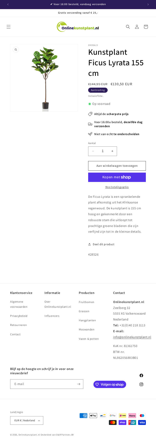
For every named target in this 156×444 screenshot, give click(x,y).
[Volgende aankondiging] (148, 4)
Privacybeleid (19, 316)
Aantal (92, 143)
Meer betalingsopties (117, 186)
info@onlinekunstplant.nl (132, 337)
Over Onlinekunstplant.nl (57, 304)
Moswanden (86, 329)
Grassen (84, 311)
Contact (15, 334)
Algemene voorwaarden (19, 304)
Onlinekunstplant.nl (29, 434)
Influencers (52, 316)
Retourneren (18, 325)
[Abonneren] (78, 384)
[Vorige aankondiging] (7, 4)
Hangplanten (87, 320)
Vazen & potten (89, 339)
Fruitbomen (86, 302)
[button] (8, 26)
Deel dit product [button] (104, 244)
